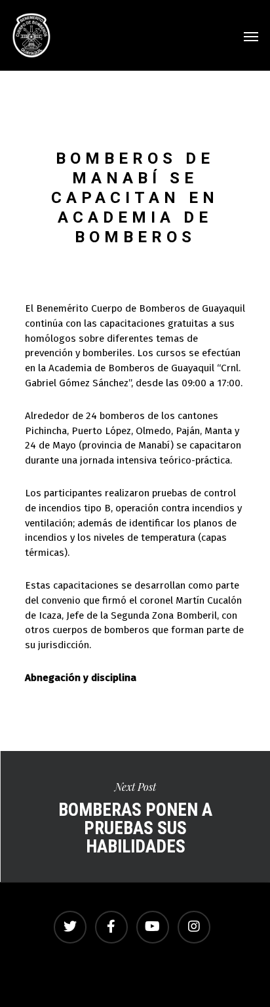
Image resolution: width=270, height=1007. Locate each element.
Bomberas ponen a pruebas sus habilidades (135, 816)
